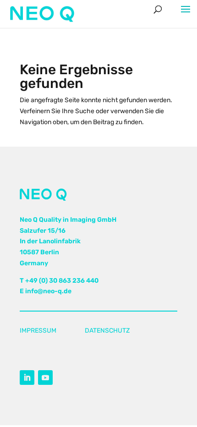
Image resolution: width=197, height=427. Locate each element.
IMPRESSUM (38, 330)
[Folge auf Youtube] (45, 377)
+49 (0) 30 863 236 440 (61, 281)
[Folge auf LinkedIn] (27, 377)
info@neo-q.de (48, 291)
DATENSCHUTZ (107, 330)
